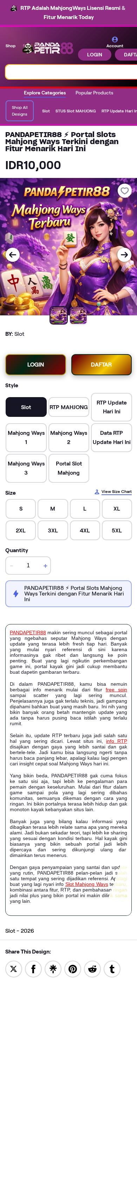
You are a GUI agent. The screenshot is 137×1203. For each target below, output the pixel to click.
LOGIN (94, 54)
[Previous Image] (12, 255)
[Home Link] (47, 48)
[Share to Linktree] (53, 968)
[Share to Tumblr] (112, 968)
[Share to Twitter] (13, 968)
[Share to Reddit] (92, 968)
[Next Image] (124, 255)
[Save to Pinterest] (72, 968)
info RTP (116, 741)
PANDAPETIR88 (28, 632)
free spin (116, 689)
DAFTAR (101, 365)
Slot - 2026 (19, 931)
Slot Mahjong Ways (86, 884)
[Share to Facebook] (33, 968)
